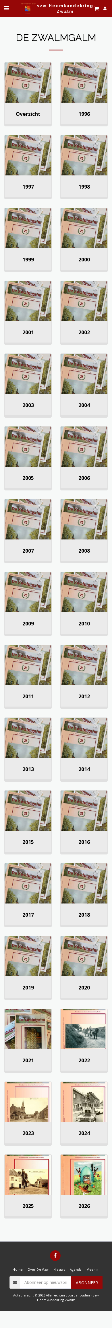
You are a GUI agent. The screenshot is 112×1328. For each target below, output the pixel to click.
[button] (6, 8)
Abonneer (87, 1282)
